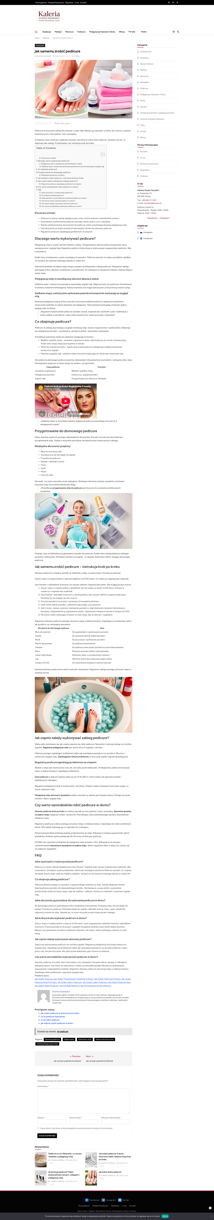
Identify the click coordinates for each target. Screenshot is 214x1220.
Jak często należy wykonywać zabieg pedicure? (58, 181)
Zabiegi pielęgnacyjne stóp (47, 1044)
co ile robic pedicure (50, 1020)
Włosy (122, 31)
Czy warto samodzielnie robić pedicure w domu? (58, 187)
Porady (132, 31)
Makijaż (58, 31)
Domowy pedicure (52, 1039)
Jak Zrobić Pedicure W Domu (107, 979)
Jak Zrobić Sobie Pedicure (47, 986)
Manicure (69, 31)
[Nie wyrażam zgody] (211, 1216)
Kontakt (83, 3)
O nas (77, 3)
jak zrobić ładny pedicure (110, 1172)
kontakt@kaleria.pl (153, 203)
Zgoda (165, 1216)
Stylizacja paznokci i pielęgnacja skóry (157, 113)
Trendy (143, 131)
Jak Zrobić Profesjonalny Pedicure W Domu (73, 979)
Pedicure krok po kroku (105, 1039)
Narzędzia (144, 82)
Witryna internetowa (110, 1117)
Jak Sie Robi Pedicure (70, 986)
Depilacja (46, 31)
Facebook (152, 218)
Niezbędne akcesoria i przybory (53, 175)
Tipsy (142, 125)
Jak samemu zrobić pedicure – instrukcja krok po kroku (60, 178)
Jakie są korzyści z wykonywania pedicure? (57, 193)
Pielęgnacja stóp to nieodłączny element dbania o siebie (61, 164)
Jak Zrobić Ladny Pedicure (95, 982)
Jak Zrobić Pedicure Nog (119, 982)
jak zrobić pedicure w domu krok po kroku (60, 1013)
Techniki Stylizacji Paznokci (152, 119)
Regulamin (69, 3)
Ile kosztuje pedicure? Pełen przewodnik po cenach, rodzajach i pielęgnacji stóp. (64, 1175)
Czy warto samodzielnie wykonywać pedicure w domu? (62, 206)
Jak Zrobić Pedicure (44, 979)
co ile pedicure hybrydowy (53, 1016)
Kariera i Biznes (146, 64)
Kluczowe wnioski (49, 158)
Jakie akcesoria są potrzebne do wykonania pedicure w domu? (64, 198)
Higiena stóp (69, 1039)
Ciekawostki (145, 51)
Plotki (144, 31)
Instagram (164, 218)
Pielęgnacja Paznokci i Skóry (102, 31)
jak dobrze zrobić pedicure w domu (57, 1023)
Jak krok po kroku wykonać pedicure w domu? (58, 201)
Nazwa (41, 1117)
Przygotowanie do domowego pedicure (54, 172)
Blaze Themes (130, 1211)
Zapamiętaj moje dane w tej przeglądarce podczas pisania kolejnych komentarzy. (76, 1128)
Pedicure (81, 31)
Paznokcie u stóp (84, 1039)
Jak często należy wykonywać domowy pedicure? (60, 203)
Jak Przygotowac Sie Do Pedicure (95, 986)
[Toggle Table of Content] (101, 154)
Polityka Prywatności (56, 3)
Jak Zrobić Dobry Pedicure (70, 982)
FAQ (39, 190)
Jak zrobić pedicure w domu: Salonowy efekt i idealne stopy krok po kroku (115, 1156)
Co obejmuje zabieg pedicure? (53, 195)
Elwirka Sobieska (44, 56)
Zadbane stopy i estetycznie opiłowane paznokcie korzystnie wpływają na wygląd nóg (73, 166)
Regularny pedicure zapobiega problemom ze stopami (61, 184)
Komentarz (43, 1086)
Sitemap (144, 176)
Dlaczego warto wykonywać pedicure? (54, 161)
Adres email (75, 1117)
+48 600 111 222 (148, 200)
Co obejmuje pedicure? (47, 169)
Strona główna (41, 3)
